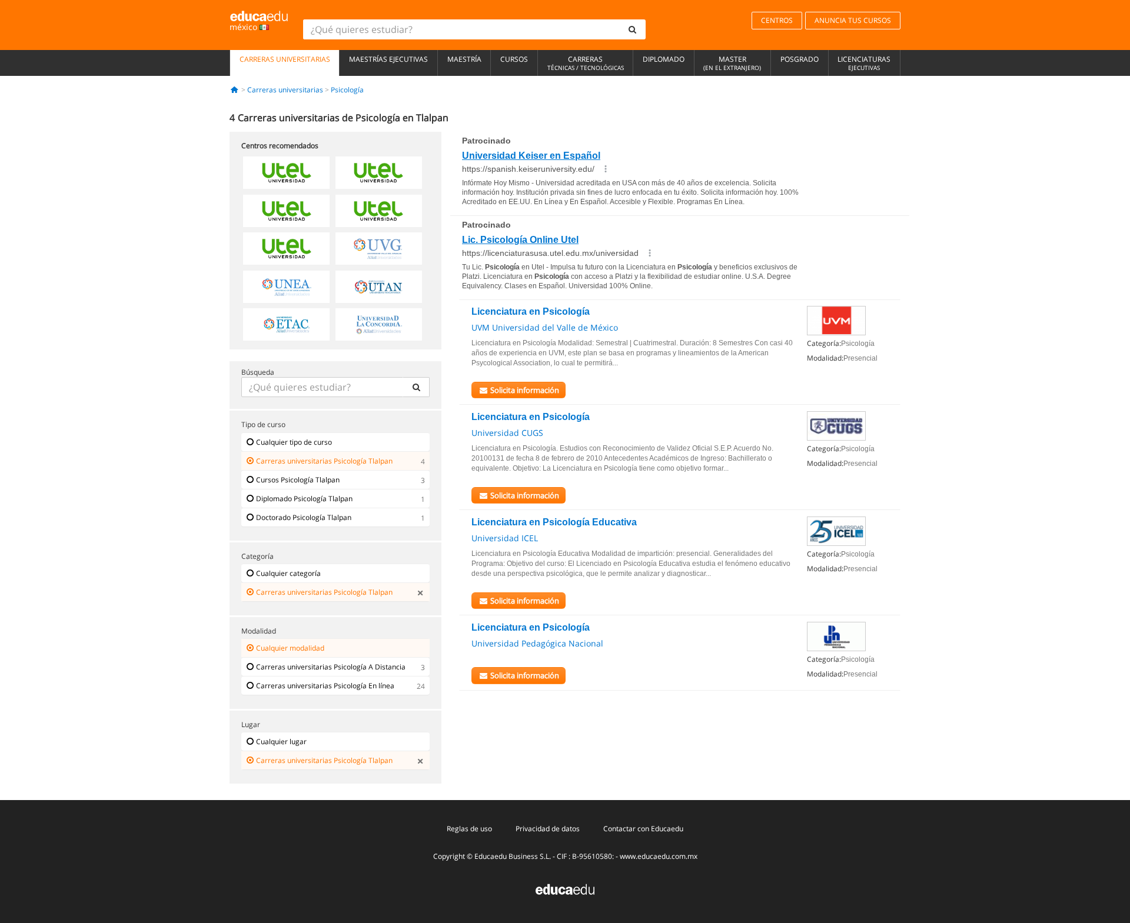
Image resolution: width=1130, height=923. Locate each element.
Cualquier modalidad (290, 648)
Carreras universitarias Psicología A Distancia (331, 667)
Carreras (585, 63)
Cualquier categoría (288, 573)
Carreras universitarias (285, 59)
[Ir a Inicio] (235, 90)
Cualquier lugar (281, 742)
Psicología (347, 90)
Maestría (464, 59)
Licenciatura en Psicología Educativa (554, 522)
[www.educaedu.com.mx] (565, 889)
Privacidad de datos (548, 829)
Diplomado (663, 59)
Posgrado (799, 59)
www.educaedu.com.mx (658, 856)
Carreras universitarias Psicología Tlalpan (324, 461)
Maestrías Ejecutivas (388, 59)
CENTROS (777, 20)
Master (732, 63)
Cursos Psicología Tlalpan (298, 480)
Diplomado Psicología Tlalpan (304, 499)
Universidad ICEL (504, 538)
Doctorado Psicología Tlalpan (303, 517)
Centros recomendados (279, 146)
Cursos (514, 59)
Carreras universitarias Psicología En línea (325, 686)
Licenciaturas (863, 63)
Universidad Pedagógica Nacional (537, 643)
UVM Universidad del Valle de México (544, 327)
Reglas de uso (469, 829)
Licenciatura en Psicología (530, 311)
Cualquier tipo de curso (294, 442)
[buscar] (632, 29)
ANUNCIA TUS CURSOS (853, 20)
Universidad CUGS (507, 432)
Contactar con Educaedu (643, 829)
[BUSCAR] (416, 387)
